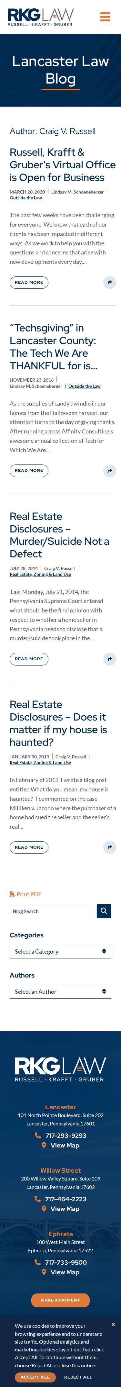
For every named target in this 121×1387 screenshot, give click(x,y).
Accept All (35, 1377)
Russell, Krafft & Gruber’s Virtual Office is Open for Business (63, 164)
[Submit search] (104, 911)
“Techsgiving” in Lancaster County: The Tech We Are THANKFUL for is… (53, 347)
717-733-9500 (65, 1262)
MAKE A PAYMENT (60, 1300)
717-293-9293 (65, 1136)
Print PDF (28, 894)
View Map (64, 1145)
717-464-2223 (65, 1199)
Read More (29, 282)
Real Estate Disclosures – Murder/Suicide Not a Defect (59, 535)
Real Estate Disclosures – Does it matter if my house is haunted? (58, 723)
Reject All (78, 1377)
